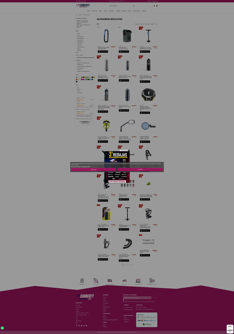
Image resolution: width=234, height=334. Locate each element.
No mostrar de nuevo (125, 150)
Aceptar (140, 169)
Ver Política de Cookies (76, 166)
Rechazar (93, 169)
